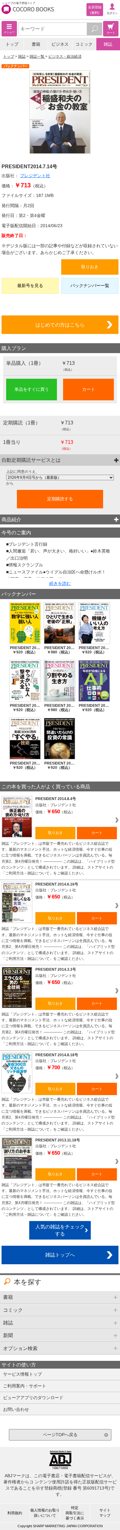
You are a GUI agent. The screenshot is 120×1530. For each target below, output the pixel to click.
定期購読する (60, 498)
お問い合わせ (16, 1409)
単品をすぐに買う (31, 389)
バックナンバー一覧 (89, 285)
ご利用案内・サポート (24, 1385)
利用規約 (14, 1513)
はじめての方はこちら (60, 324)
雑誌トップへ (60, 1254)
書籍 (36, 44)
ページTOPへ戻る (60, 1434)
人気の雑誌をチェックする (60, 1230)
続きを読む (60, 583)
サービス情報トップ (22, 1374)
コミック (84, 44)
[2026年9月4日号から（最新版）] (60, 477)
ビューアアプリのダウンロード (33, 1397)
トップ (12, 44)
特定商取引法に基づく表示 (75, 1513)
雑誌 (108, 44)
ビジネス (60, 44)
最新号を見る (30, 285)
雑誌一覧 (37, 56)
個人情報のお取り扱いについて (45, 1513)
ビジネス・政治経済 (65, 56)
